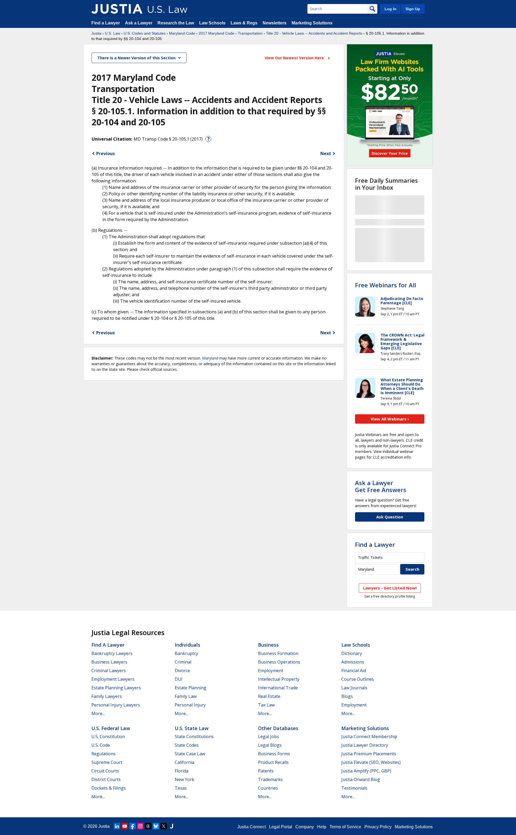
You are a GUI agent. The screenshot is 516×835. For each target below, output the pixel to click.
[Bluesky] (156, 826)
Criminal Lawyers (108, 670)
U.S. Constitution (108, 736)
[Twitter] (163, 826)
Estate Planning (190, 688)
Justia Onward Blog (360, 779)
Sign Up (413, 9)
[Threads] (148, 826)
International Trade (278, 688)
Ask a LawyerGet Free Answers (380, 486)
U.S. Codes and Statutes (145, 33)
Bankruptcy (186, 653)
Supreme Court (106, 762)
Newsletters (274, 23)
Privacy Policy (378, 827)
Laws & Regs (244, 23)
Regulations (103, 754)
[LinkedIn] (117, 826)
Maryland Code (182, 33)
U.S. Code (100, 745)
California (184, 762)
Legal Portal (280, 827)
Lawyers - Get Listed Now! (390, 588)
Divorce (182, 670)
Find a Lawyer (105, 23)
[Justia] (116, 9)
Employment (270, 670)
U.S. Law (112, 33)
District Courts (106, 779)
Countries (268, 788)
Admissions (352, 662)
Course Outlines (357, 679)
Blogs (347, 696)
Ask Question (389, 516)
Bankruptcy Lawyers (111, 653)
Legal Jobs (268, 736)
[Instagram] (140, 826)
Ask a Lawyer (139, 23)
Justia (96, 33)
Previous (105, 153)
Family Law (185, 696)
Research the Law (175, 23)
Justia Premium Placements (368, 754)
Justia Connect (251, 827)
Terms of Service (345, 827)
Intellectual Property (278, 679)
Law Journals (354, 688)
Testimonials (354, 788)
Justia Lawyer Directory (364, 745)
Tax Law (266, 705)
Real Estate (269, 696)
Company (304, 827)
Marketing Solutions (312, 23)
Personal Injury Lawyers (115, 705)
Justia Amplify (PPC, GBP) (366, 771)
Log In (390, 9)
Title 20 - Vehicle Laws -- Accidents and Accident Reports (314, 33)
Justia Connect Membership (369, 736)
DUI (178, 679)
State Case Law (190, 754)
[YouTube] (124, 826)
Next (325, 153)
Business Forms (274, 754)
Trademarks (270, 779)
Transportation (250, 33)
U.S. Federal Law (110, 728)
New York (184, 779)
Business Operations (279, 662)
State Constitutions (194, 736)
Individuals (187, 645)
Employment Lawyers (112, 679)
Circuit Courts (105, 771)
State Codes (187, 745)
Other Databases (278, 728)
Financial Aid (353, 670)
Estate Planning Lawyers (116, 688)
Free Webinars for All (385, 284)
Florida (181, 771)
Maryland (210, 358)
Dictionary (351, 653)
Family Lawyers (106, 696)
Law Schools (212, 23)
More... (98, 713)
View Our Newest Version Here (295, 57)
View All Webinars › (390, 419)
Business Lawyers (109, 662)
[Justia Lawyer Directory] (171, 826)
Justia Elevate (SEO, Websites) (371, 762)
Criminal (183, 662)
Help (321, 827)
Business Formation (278, 653)
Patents (266, 771)
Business (268, 645)
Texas (181, 788)
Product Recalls (273, 762)
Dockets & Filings (108, 788)
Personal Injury (190, 705)
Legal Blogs (270, 745)
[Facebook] (132, 826)
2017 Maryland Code (216, 33)
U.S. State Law (192, 728)
